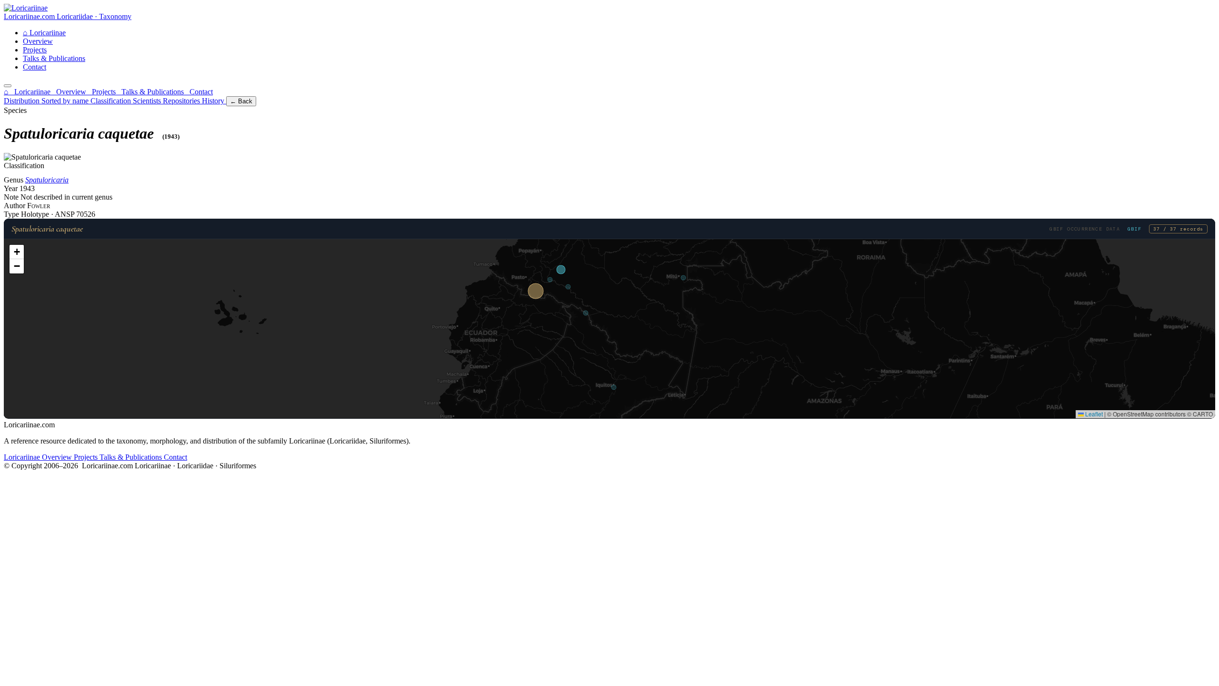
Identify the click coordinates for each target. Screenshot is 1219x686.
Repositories (182, 101)
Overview (38, 41)
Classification (111, 101)
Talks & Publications (54, 58)
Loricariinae (44, 33)
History (214, 101)
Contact (34, 67)
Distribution (22, 101)
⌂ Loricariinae (28, 92)
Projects (35, 50)
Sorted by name (65, 101)
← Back (241, 101)
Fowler (38, 206)
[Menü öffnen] (7, 85)
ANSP (65, 214)
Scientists (148, 101)
